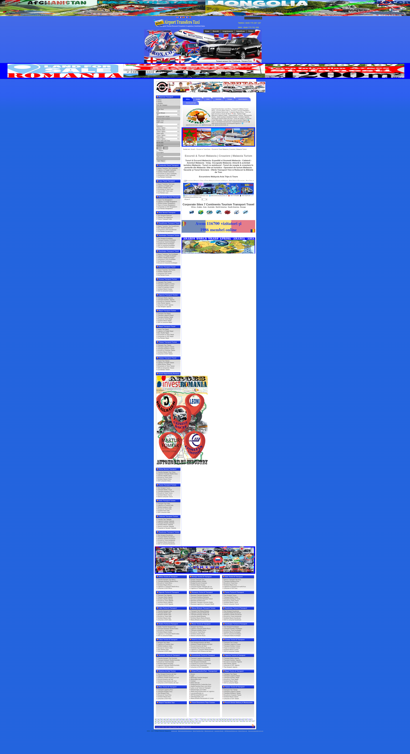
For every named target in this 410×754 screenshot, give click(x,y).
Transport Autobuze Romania (200, 597)
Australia (218, 99)
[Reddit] (170, 710)
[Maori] (201, 721)
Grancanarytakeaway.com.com (255, 731)
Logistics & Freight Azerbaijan (167, 256)
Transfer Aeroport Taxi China (166, 472)
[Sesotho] (247, 721)
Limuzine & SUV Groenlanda (200, 667)
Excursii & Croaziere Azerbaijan (167, 263)
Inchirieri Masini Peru (164, 697)
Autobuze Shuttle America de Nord (201, 644)
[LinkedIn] (158, 710)
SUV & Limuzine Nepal (165, 322)
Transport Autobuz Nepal (165, 317)
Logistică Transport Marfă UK (200, 613)
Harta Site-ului (195, 683)
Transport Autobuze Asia (231, 581)
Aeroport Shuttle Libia (164, 614)
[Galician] (228, 719)
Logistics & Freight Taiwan (166, 362)
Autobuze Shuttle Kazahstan (166, 538)
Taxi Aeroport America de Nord (200, 642)
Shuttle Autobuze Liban (165, 646)
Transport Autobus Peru (165, 691)
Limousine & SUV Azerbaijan (167, 259)
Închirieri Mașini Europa (198, 585)
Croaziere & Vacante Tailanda (167, 528)
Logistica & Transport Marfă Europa (202, 588)
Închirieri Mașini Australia (165, 663)
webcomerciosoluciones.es (219, 195)
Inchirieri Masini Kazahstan (166, 542)
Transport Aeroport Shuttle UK (200, 614)
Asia (207, 99)
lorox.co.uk (188, 195)
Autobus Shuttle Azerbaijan (166, 257)
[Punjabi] (229, 721)
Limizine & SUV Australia (165, 667)
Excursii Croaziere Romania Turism (202, 599)
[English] (156, 719)
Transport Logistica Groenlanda (200, 658)
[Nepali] (211, 721)
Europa (230, 99)
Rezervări (216, 31)
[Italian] (171, 721)
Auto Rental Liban (163, 649)
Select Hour (160, 109)
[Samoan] (238, 721)
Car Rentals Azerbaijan (165, 261)
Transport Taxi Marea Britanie (200, 611)
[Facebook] (158, 706)
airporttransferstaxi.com (201, 195)
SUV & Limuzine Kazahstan (166, 544)
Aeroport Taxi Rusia (197, 627)
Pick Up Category (161, 105)
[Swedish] (169, 722)
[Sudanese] (162, 722)
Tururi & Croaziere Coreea (166, 287)
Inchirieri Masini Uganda (165, 602)
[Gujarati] (240, 719)
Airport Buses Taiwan (164, 364)
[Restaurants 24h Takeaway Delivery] (177, 92)
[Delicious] (162, 710)
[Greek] (237, 719)
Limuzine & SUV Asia (230, 588)
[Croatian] (202, 719)
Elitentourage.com (208, 731)
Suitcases (159, 126)
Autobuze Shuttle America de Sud (168, 677)
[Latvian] (188, 721)
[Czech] (206, 719)
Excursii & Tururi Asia (203, 149)
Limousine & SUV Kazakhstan (167, 229)
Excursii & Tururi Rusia (198, 632)
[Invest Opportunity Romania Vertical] (182, 465)
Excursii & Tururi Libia (164, 616)
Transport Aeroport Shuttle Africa (168, 581)
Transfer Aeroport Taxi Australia (167, 658)
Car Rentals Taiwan (164, 369)
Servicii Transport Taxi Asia (232, 579)
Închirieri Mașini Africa (164, 585)
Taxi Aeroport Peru (163, 693)
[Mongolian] (207, 721)
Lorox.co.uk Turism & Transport (200, 688)
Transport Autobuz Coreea (166, 285)
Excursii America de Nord (198, 646)
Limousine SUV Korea (164, 273)
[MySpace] (166, 714)
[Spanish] (159, 722)
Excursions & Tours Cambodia (167, 173)
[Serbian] (244, 721)
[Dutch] (212, 719)
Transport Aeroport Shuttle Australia (169, 660)
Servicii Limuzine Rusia (198, 635)
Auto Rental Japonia (164, 303)
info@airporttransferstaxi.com (192, 197)
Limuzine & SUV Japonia (165, 305)
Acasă (193, 149)
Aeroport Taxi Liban (164, 642)
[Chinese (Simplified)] (193, 719)
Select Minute (160, 113)
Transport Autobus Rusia (198, 630)
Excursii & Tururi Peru (164, 695)
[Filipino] (221, 719)
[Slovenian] (253, 721)
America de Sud (191, 103)
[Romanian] (232, 721)
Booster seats (160, 130)
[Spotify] (158, 714)
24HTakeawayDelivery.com (230, 731)
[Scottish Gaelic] (241, 721)
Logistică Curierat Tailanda (166, 521)
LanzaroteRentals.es (197, 693)
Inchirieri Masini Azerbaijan (166, 243)
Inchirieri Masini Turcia (165, 495)
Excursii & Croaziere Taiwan (166, 350)
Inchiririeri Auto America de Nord (201, 648)
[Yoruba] (199, 722)
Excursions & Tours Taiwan (166, 366)
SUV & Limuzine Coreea (165, 291)
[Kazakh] (176, 721)
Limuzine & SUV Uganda (165, 604)
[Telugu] (175, 722)
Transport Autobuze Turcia (166, 491)
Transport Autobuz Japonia (166, 299)
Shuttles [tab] (160, 103)
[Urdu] (186, 722)
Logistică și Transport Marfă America (202, 649)
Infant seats (160, 133)
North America (242, 99)
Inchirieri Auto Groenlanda (199, 665)
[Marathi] (204, 721)
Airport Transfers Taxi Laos (166, 184)
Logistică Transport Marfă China (167, 474)
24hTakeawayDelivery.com (199, 695)
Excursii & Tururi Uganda (165, 600)
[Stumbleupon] (174, 710)
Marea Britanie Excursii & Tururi (201, 620)
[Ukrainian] (183, 722)
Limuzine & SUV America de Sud (168, 683)
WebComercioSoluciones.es (185, 731)
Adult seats (159, 122)
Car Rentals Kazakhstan (165, 231)
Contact (250, 31)
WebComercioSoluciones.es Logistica (202, 691)
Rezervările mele (196, 679)
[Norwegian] (214, 721)
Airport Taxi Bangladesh (165, 200)
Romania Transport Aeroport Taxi (201, 595)
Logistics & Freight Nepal (165, 331)
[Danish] (209, 719)
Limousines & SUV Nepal (165, 336)
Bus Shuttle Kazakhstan (165, 228)
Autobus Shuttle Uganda (165, 599)
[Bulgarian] (181, 719)
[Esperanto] (215, 719)
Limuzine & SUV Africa (165, 588)
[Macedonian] (194, 721)
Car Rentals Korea (163, 275)
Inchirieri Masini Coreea (165, 289)
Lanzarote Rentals (218, 731)
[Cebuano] (188, 719)
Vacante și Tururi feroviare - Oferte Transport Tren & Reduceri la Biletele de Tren (218, 171)
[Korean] (179, 721)
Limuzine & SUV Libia (164, 620)
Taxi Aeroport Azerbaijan (165, 238)
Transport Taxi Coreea (164, 282)
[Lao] (185, 721)
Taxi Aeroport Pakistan (165, 215)
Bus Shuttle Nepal (163, 333)
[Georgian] (231, 719)
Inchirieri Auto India (164, 510)
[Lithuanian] (191, 721)
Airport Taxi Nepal (163, 329)
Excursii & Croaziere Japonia (167, 301)
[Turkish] (181, 722)
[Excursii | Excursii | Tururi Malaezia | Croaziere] (218, 194)
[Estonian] (218, 719)
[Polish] (223, 721)
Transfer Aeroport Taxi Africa (166, 579)
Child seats (159, 137)
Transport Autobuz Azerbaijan (167, 240)
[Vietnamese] (193, 722)
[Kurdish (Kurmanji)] (182, 721)
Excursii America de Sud (165, 679)
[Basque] (175, 719)
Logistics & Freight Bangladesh (167, 201)
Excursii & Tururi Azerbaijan (166, 242)
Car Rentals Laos (163, 193)
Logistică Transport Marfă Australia (168, 665)
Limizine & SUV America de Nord (201, 651)
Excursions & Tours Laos (165, 189)
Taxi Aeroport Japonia (164, 306)
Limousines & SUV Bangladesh (167, 207)
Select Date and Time (163, 140)
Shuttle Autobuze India (165, 507)
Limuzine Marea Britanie (198, 616)
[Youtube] (170, 706)
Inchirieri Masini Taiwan (165, 352)
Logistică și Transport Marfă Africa (168, 586)
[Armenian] (168, 719)
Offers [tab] (160, 100)
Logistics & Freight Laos (165, 186)
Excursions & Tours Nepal (166, 334)
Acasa (207, 31)
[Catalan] (184, 719)
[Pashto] (217, 721)
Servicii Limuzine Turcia (165, 496)
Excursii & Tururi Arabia (165, 630)
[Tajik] (172, 722)
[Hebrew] (251, 719)
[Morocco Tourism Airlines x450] (218, 146)
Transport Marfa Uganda (165, 597)
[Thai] (178, 722)
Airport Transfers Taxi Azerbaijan (168, 254)
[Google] (166, 706)
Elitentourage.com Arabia (198, 689)
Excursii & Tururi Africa (165, 583)
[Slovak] (250, 721)
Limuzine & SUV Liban (165, 651)
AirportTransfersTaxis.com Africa (201, 686)
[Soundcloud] (174, 706)
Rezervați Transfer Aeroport (199, 677)
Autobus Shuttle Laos (164, 187)
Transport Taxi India (164, 503)
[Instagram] (178, 706)
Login (192, 676)
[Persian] (220, 721)
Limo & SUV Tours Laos (165, 191)
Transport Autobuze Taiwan (166, 348)
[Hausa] (243, 719)
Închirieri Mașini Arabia (165, 632)
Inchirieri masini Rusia (197, 634)
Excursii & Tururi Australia (166, 662)
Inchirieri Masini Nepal (164, 320)
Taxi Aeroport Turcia (164, 488)
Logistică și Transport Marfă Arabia (168, 634)
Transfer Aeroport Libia (165, 611)
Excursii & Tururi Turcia (165, 493)
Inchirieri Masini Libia (164, 618)
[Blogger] (166, 710)
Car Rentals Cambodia (165, 177)
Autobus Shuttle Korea (165, 271)
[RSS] (182, 710)
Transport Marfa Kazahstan (166, 537)
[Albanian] (162, 719)
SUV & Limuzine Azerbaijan (166, 245)
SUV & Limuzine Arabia (165, 635)
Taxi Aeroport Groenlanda (198, 662)
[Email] (178, 710)
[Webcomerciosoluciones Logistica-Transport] (211, 92)
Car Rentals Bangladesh (165, 208)
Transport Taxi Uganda (165, 595)
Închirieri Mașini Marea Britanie (200, 618)
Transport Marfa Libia (164, 613)
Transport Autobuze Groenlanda (200, 660)
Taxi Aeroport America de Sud (167, 674)
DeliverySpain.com (242, 731)
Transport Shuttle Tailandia (166, 523)
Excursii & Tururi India (164, 509)
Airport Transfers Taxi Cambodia (168, 168)
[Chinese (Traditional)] (198, 719)
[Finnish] (223, 719)
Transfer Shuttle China (165, 475)
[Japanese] (173, 721)
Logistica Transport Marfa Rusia (201, 628)
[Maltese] (197, 721)
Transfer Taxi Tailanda (164, 519)
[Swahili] (166, 722)
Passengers (160, 152)
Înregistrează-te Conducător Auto (201, 684)
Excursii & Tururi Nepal (165, 319)
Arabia (198, 99)
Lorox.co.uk (174, 731)
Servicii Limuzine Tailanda (166, 526)
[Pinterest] (182, 706)
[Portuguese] (226, 721)
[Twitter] (162, 706)
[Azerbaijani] (171, 719)
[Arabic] (165, 719)
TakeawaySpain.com (197, 696)
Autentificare (240, 31)
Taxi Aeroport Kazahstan (165, 535)
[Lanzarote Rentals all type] (244, 92)
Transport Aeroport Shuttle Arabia (168, 628)
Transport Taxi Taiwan (164, 345)
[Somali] (156, 722)
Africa (188, 99)
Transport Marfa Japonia (165, 298)
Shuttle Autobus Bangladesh (166, 203)
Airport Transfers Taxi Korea (166, 270)
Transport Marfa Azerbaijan (166, 247)
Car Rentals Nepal (163, 338)
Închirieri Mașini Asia (230, 585)
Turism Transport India (165, 219)
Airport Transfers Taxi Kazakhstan (168, 226)
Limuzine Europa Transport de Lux (201, 586)
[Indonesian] (165, 721)
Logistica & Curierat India (165, 505)
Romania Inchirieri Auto (198, 600)
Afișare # (187, 199)
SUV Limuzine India (164, 512)
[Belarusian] (178, 719)
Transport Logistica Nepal (166, 315)
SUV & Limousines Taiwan (166, 368)
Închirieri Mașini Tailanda (165, 524)
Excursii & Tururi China (165, 477)
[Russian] (235, 721)
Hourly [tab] (160, 101)
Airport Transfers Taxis (198, 731)
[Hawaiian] (247, 719)
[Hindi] (156, 721)
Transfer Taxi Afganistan (165, 217)
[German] (234, 719)
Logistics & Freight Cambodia (167, 170)
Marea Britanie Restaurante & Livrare (202, 698)
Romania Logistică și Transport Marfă (202, 604)
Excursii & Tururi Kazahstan (166, 540)
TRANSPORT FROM (162, 116)
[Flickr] (162, 714)
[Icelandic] (162, 721)
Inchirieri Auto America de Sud (167, 681)
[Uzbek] (190, 722)
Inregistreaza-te (228, 31)
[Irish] (168, 721)
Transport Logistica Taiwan (166, 347)
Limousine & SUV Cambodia (166, 175)
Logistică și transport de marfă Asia (235, 586)
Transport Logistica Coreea (166, 284)
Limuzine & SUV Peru (164, 698)
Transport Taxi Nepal (164, 313)
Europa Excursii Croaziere (199, 583)
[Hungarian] (159, 721)
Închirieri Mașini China (164, 479)
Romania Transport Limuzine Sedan (202, 602)
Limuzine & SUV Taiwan (165, 354)
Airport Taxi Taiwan (163, 361)
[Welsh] (196, 722)
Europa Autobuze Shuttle (198, 581)
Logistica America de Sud (166, 676)
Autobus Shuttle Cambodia (166, 172)
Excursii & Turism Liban (165, 648)
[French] (226, 719)
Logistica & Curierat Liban (166, 644)
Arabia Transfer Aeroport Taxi (167, 627)
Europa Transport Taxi (197, 579)
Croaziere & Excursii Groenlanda (201, 663)
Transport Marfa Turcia (165, 489)
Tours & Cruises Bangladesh (166, 205)
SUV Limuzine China (164, 481)
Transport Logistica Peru (165, 690)
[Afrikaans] (159, 719)
